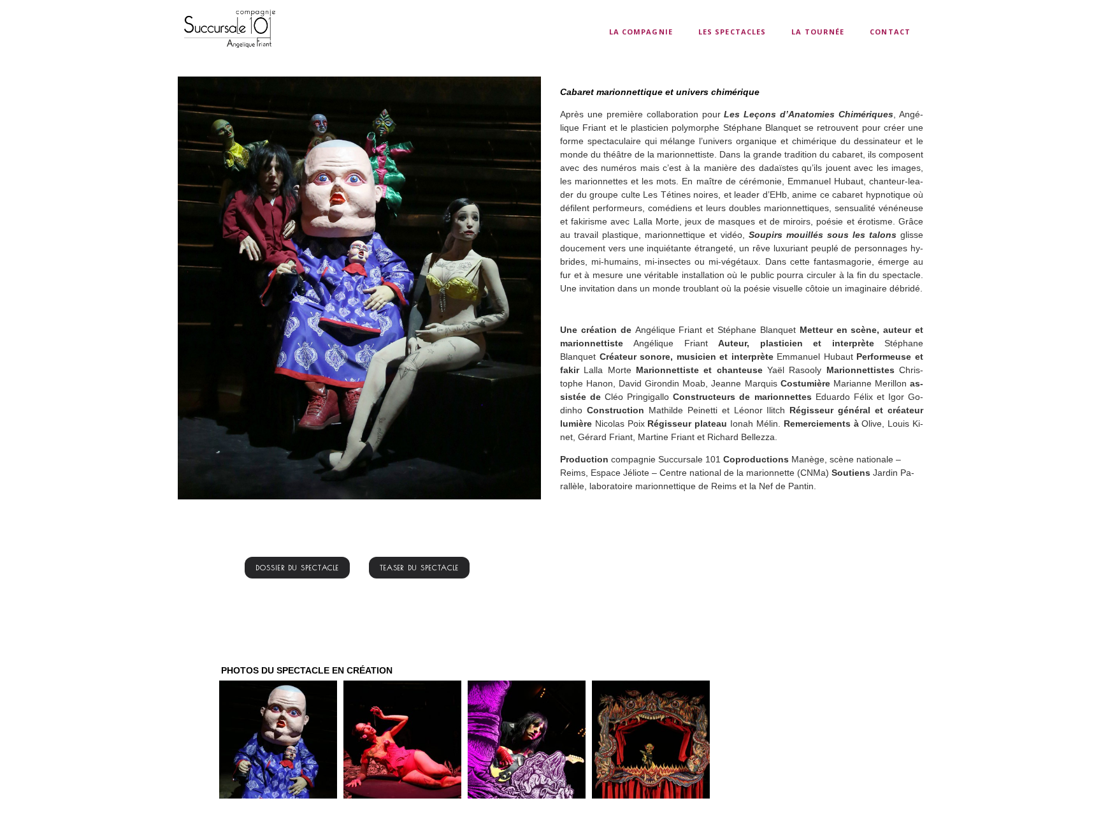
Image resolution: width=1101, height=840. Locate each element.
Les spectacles (732, 31)
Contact (890, 31)
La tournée (817, 31)
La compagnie (641, 31)
